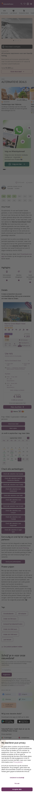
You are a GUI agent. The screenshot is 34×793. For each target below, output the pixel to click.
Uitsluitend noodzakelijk (17, 777)
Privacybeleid (17, 762)
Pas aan (17, 783)
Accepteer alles (17, 789)
